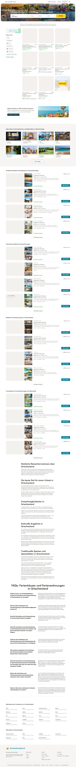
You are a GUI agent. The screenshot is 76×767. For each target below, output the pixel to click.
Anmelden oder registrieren (13, 114)
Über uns (27, 755)
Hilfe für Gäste (44, 754)
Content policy (57, 765)
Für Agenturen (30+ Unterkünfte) (63, 755)
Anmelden (59, 1)
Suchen (61, 16)
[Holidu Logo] (10, 2)
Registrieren (65, 1)
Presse (43, 757)
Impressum (43, 765)
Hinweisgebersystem (65, 765)
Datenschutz (51, 765)
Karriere (27, 754)
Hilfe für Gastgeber (45, 755)
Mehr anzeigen (37, 161)
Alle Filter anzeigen (10, 57)
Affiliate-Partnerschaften (46, 759)
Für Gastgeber (59, 754)
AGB (47, 765)
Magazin (27, 757)
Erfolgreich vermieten (52, 1)
